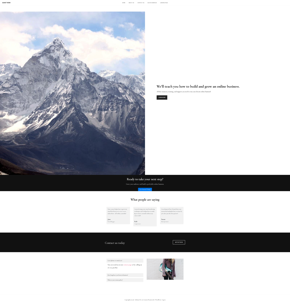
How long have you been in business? (118, 275)
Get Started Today (145, 189)
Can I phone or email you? (115, 260)
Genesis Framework (148, 300)
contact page (127, 265)
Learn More (161, 97)
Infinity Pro (138, 300)
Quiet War (6, 2)
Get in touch (179, 242)
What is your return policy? (115, 280)
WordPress (158, 300)
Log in (163, 300)
